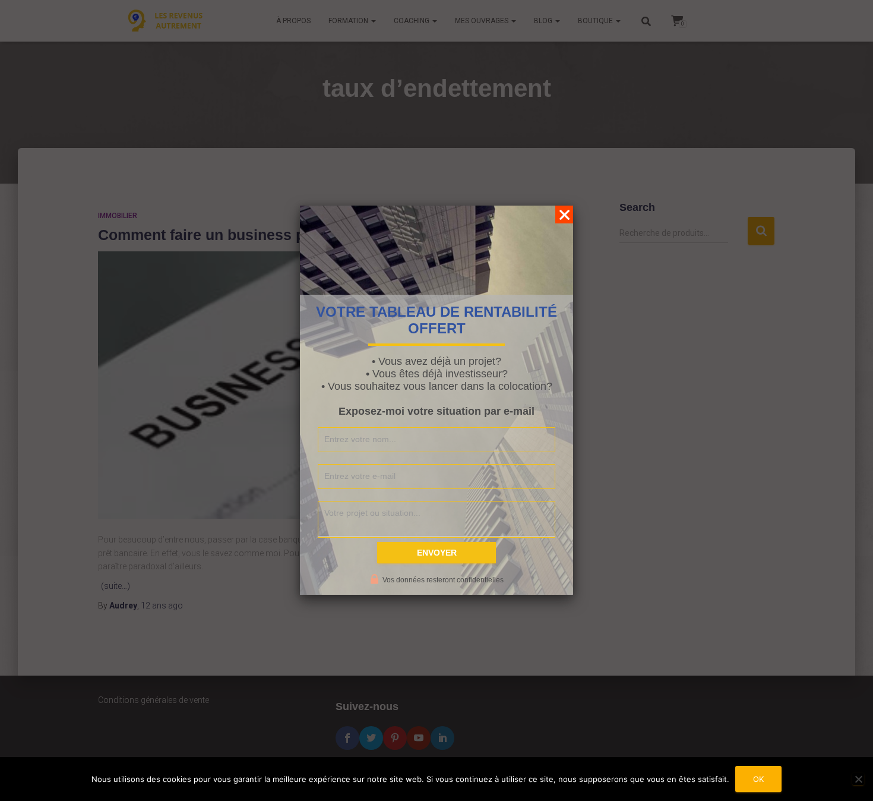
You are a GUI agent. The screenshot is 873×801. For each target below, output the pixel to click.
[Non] (858, 779)
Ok (758, 779)
